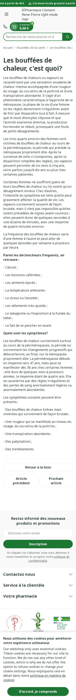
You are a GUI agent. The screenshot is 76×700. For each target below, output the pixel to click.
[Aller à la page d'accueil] (42, 14)
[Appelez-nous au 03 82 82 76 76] (5, 27)
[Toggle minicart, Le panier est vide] (14, 26)
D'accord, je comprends (38, 691)
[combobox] (33, 37)
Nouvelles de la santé (31, 47)
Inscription (38, 544)
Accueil (7, 47)
